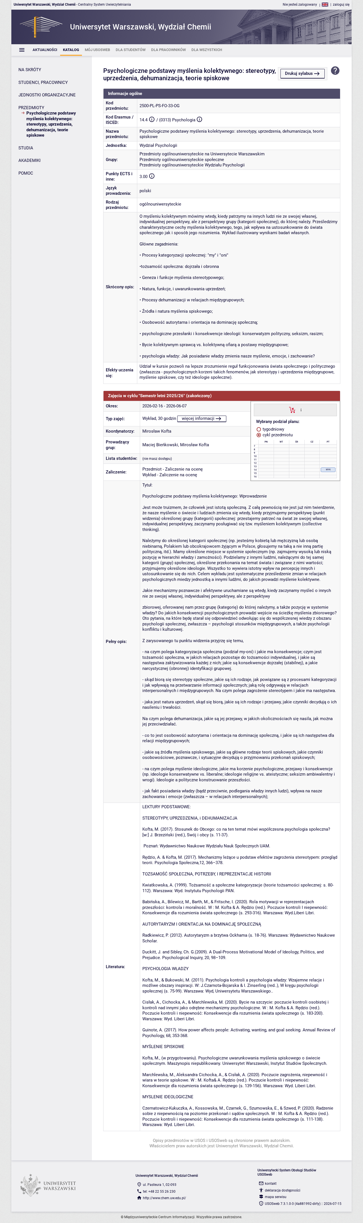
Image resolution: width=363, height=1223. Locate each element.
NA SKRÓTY (29, 69)
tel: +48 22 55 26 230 (159, 1192)
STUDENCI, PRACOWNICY (43, 82)
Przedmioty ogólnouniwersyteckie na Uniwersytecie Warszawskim (202, 153)
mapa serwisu (275, 1197)
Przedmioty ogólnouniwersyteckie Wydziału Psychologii (192, 165)
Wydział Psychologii (158, 145)
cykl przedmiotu (277, 434)
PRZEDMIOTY (31, 107)
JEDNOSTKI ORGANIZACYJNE (47, 95)
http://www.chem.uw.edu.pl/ (164, 1198)
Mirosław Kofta (156, 431)
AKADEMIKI (29, 160)
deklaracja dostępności (282, 1190)
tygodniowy (272, 429)
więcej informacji (198, 418)
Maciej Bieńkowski (160, 444)
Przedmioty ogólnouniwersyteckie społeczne (182, 159)
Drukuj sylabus (299, 73)
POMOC (25, 173)
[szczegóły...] (301, 409)
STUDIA (25, 148)
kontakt (271, 1184)
